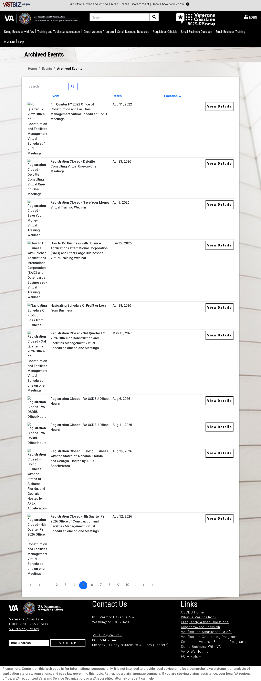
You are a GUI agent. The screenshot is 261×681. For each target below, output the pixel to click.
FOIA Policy (191, 656)
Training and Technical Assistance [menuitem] (58, 32)
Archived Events (69, 69)
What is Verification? (199, 617)
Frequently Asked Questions (205, 622)
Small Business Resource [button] (133, 32)
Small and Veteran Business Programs (214, 642)
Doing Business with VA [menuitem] (19, 32)
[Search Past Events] (73, 86)
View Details (219, 106)
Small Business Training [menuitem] (230, 32)
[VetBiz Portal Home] (16, 4)
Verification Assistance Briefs (206, 632)
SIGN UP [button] (68, 643)
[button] (188, 4)
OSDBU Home (192, 612)
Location (171, 96)
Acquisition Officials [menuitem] (165, 32)
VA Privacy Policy (24, 629)
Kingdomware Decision (200, 627)
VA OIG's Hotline (195, 651)
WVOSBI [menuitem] (9, 42)
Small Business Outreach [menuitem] (196, 32)
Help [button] (21, 42)
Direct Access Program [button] (98, 32)
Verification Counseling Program (209, 637)
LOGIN (252, 17)
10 (127, 585)
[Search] (154, 17)
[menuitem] (251, 17)
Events (47, 69)
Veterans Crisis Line (26, 619)
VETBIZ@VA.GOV (107, 635)
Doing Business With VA (201, 647)
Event (55, 96)
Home (32, 69)
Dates (117, 96)
